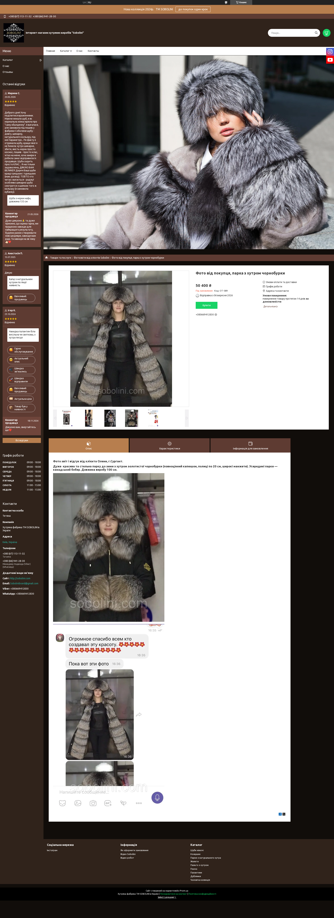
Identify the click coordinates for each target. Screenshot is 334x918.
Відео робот (127, 857)
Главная (50, 50)
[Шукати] (316, 33)
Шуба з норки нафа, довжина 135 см (20, 200)
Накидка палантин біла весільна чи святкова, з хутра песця (22, 334)
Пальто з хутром (199, 865)
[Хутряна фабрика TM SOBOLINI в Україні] (13, 32)
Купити (207, 305)
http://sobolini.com (20, 578)
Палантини (196, 872)
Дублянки (195, 876)
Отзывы (8, 71)
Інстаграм (52, 850)
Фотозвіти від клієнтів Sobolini (91, 257)
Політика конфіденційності (202, 894)
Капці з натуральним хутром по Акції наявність (21, 282)
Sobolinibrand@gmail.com (24, 583)
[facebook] (280, 814)
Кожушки (195, 854)
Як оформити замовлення (134, 850)
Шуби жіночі (197, 850)
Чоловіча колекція (200, 880)
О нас (79, 50)
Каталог (64, 50)
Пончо (193, 869)
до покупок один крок (193, 9)
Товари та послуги (60, 257)
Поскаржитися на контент (173, 894)
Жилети (194, 861)
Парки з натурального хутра (205, 857)
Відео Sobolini (128, 854)
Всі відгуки (22, 440)
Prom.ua (184, 891)
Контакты (93, 50)
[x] (284, 814)
